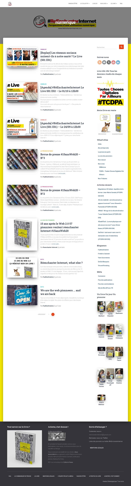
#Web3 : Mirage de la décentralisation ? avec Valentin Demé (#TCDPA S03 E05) (111, 214)
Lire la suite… (62, 173)
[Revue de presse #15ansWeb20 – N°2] (22, 195)
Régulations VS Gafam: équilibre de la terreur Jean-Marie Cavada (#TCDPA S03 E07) (110, 192)
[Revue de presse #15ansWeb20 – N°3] (22, 159)
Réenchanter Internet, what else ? (61, 262)
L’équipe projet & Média (65, 476)
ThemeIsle (120, 481)
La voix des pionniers (47, 220)
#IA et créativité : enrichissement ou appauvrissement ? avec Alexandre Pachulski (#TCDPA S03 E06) (110, 203)
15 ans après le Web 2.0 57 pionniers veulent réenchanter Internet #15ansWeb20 (59, 227)
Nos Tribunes (102, 178)
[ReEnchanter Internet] (10, 3)
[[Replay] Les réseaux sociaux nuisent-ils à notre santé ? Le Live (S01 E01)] (22, 57)
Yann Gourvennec (104, 258)
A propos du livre (95, 476)
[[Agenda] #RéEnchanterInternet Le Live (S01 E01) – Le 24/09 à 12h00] (22, 128)
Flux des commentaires (106, 284)
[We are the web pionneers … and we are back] (22, 295)
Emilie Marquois (103, 261)
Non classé (102, 160)
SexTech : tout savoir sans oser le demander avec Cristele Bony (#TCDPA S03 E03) (109, 236)
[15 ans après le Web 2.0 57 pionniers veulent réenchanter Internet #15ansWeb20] (22, 234)
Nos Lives (103, 3)
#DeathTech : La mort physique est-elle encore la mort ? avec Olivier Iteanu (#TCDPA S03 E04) (110, 225)
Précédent (41, 314)
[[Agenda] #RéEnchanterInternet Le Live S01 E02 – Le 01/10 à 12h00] (22, 92)
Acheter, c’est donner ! (112, 476)
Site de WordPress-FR (105, 288)
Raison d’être (73, 3)
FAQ (121, 3)
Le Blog (95, 3)
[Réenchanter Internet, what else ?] (22, 267)
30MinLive (43, 49)
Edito (42, 259)
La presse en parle (46, 151)
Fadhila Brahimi (103, 250)
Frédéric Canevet (104, 254)
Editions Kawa (68, 462)
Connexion (101, 276)
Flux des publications (105, 280)
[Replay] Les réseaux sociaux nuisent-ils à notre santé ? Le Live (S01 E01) (61, 56)
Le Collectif (84, 3)
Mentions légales (97, 448)
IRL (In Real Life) (103, 148)
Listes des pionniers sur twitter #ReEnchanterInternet (106, 441)
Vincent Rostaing (103, 265)
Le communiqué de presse (22, 476)
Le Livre (113, 3)
